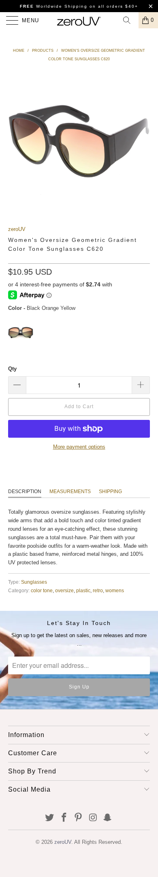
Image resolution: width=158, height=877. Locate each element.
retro (98, 590)
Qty (12, 369)
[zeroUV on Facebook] (64, 818)
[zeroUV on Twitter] (50, 818)
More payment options (79, 447)
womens (114, 590)
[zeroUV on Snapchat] (108, 818)
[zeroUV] (79, 20)
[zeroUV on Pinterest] (79, 818)
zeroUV (17, 229)
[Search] (129, 20)
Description (24, 491)
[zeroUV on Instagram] (93, 818)
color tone (42, 590)
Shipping (110, 491)
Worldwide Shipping (54, 6)
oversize (64, 590)
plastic (83, 590)
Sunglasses (34, 582)
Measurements (70, 491)
